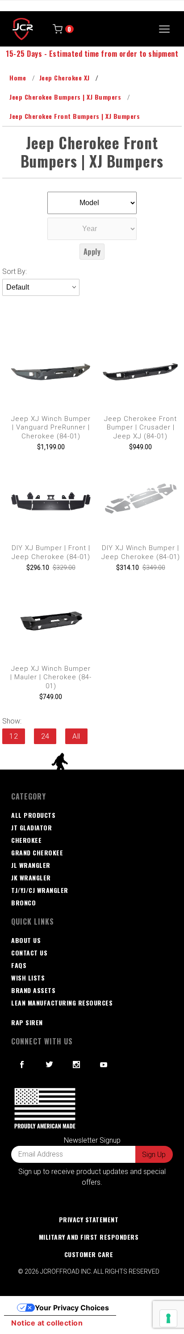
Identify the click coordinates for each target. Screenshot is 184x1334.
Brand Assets (33, 990)
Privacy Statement (89, 1219)
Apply (92, 251)
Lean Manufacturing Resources (62, 1002)
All (76, 736)
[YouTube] (104, 1064)
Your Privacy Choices (72, 1307)
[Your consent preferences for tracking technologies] (168, 1318)
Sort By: (14, 271)
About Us (26, 940)
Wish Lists (28, 977)
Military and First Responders (89, 1236)
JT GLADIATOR (31, 827)
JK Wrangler (31, 877)
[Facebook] (22, 1064)
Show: (11, 721)
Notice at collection (47, 1322)
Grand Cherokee (37, 852)
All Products (33, 815)
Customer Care (88, 1254)
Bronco (23, 902)
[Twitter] (49, 1064)
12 (13, 736)
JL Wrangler (30, 865)
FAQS (18, 965)
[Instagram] (77, 1064)
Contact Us (29, 952)
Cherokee (26, 840)
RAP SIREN (27, 1022)
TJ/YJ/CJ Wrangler (39, 890)
